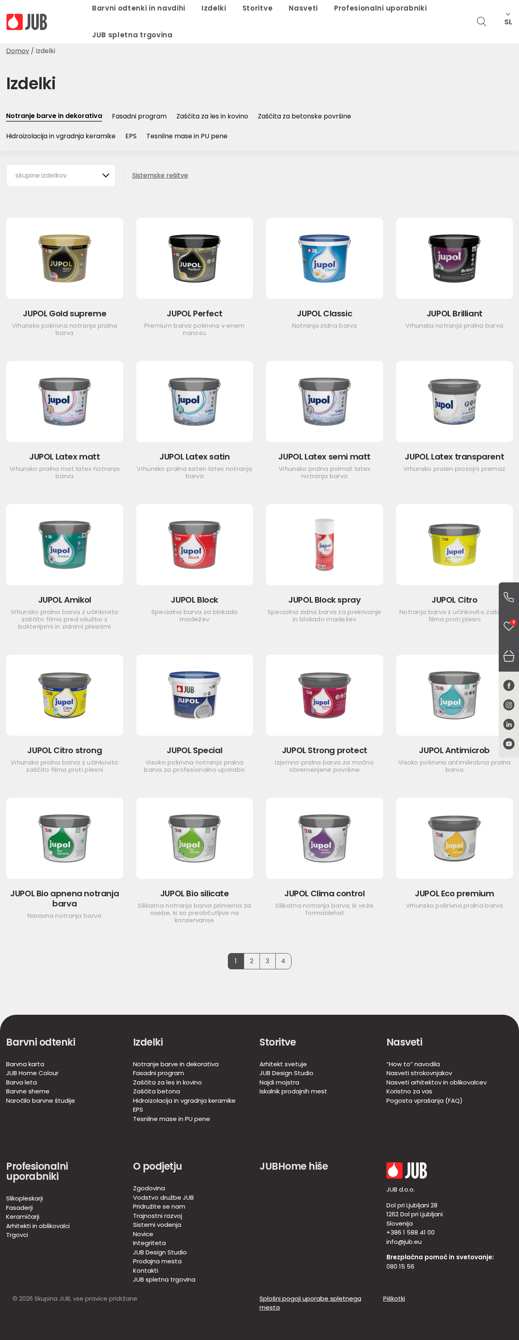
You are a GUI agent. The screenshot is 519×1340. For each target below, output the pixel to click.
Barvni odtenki (40, 1042)
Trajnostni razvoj (157, 1215)
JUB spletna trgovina (132, 35)
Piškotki (394, 1298)
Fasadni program (139, 116)
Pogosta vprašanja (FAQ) (424, 1100)
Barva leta (21, 1082)
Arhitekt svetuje (283, 1064)
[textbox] (45, 175)
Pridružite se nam (159, 1206)
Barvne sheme (27, 1091)
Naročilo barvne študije (40, 1100)
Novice (143, 1234)
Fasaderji (19, 1207)
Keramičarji (22, 1216)
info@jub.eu (404, 1241)
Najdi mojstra (279, 1082)
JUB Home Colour (32, 1073)
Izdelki (148, 1042)
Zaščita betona (156, 1091)
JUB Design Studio (286, 1073)
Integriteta (149, 1243)
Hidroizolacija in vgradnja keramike (61, 136)
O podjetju (157, 1166)
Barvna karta (25, 1064)
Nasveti (404, 1042)
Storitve (278, 1042)
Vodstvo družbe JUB (163, 1197)
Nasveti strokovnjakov (419, 1073)
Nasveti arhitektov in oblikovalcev (436, 1082)
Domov (17, 51)
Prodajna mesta (157, 1261)
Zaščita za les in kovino (212, 116)
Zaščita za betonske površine (304, 116)
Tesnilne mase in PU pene (186, 136)
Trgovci (17, 1234)
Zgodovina (149, 1188)
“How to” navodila (413, 1064)
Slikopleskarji (24, 1198)
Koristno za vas (409, 1091)
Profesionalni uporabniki (37, 1171)
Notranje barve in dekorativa (54, 115)
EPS (131, 136)
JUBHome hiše (294, 1166)
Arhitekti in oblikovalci (38, 1226)
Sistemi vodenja (157, 1224)
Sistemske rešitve (160, 175)
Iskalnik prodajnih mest (293, 1091)
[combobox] (61, 175)
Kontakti (145, 1270)
